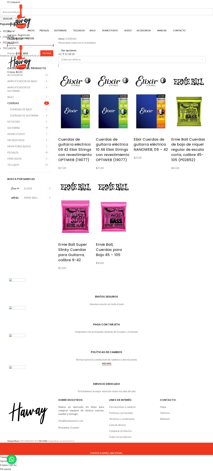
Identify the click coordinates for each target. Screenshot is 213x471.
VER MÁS (106, 363)
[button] (12, 459)
